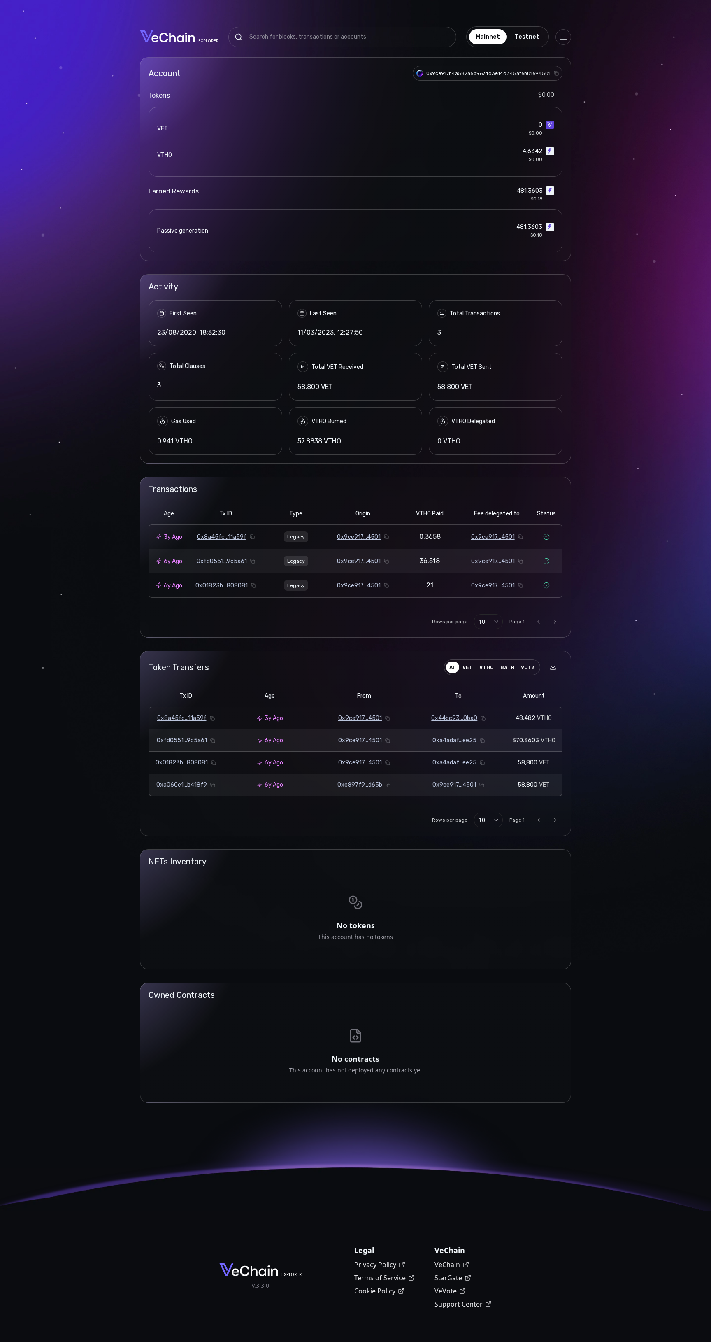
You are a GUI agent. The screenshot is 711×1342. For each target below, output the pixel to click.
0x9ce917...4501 (359, 537)
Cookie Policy (374, 1290)
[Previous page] (538, 621)
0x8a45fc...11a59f (221, 537)
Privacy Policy (375, 1264)
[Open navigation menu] (563, 37)
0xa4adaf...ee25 (454, 740)
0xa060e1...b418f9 (181, 784)
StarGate (448, 1277)
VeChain (447, 1264)
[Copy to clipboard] (556, 73)
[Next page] (555, 621)
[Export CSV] (553, 667)
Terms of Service (380, 1277)
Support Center (458, 1304)
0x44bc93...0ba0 (454, 718)
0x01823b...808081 (221, 585)
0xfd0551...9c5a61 (222, 561)
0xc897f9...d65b (359, 784)
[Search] (239, 37)
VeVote (445, 1290)
